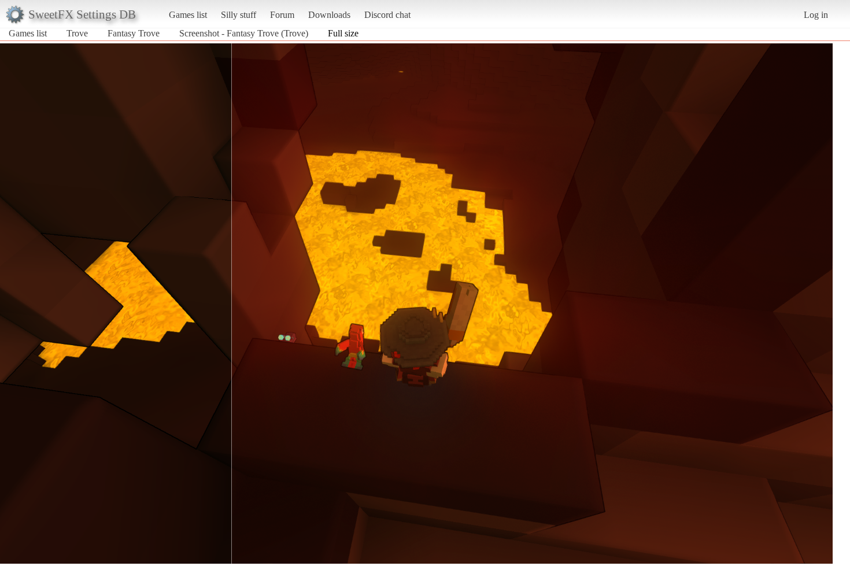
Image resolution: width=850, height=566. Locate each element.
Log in (816, 15)
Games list (188, 15)
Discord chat (387, 15)
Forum (282, 15)
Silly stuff (238, 15)
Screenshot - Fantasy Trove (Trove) (243, 33)
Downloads (329, 15)
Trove (77, 33)
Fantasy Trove (134, 33)
